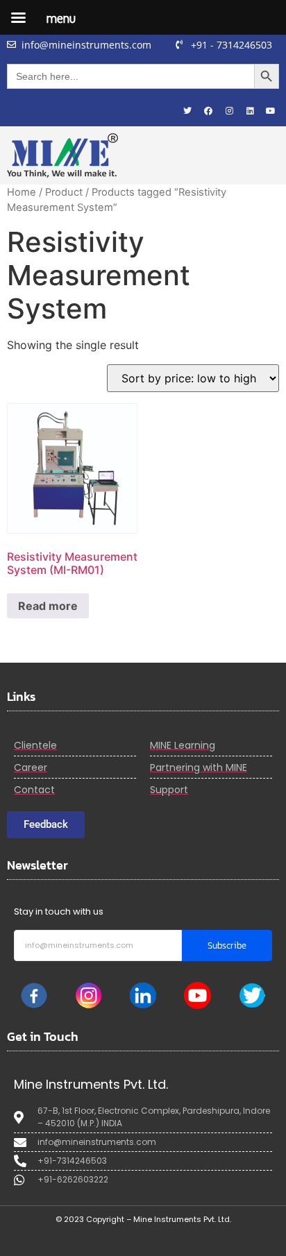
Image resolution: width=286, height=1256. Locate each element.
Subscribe (227, 945)
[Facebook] (208, 111)
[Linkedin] (250, 111)
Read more (48, 606)
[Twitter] (187, 111)
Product (64, 192)
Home (21, 192)
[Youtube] (270, 111)
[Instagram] (229, 111)
